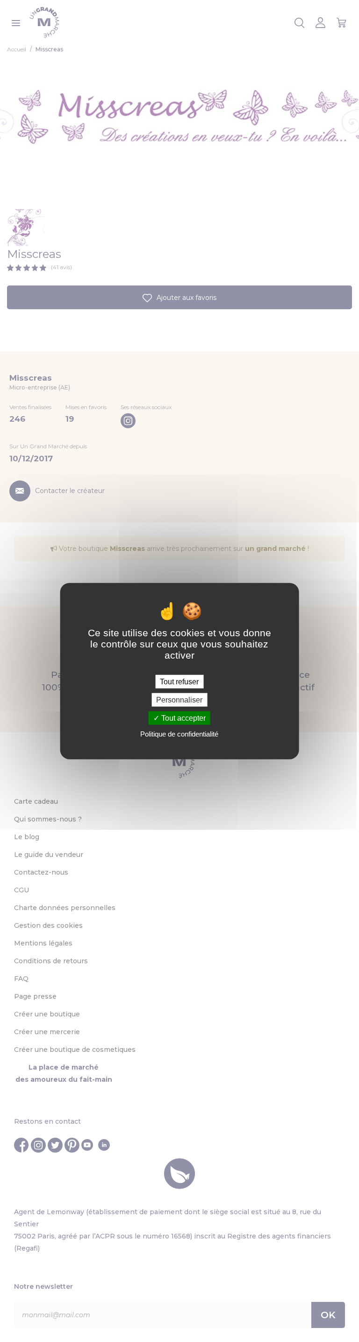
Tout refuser (179, 681)
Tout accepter (182, 718)
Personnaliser (179, 699)
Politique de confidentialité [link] (179, 734)
